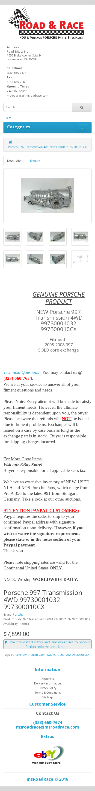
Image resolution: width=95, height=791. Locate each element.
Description (14, 161)
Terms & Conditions (48, 693)
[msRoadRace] (47, 754)
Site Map (47, 697)
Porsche (18, 614)
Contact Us (47, 713)
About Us (48, 679)
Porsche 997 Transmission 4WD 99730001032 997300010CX (47, 147)
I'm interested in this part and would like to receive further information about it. (49, 644)
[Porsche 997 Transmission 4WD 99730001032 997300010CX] (47, 196)
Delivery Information (47, 683)
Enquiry (35, 161)
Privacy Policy (47, 688)
